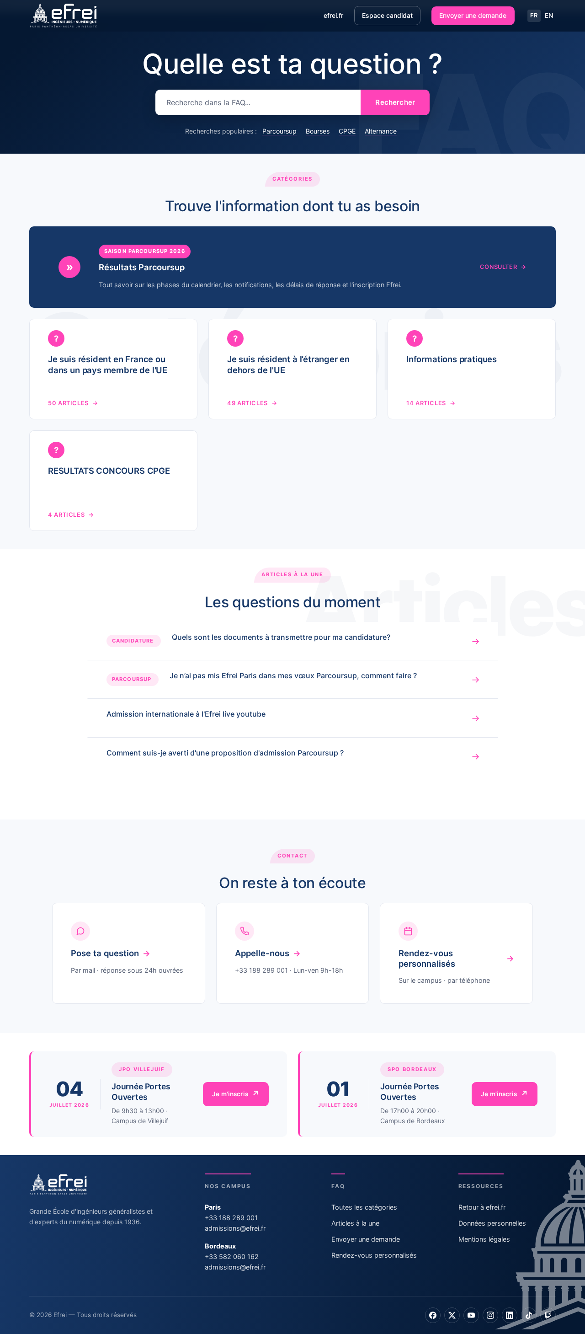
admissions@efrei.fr (235, 1228)
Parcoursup (279, 131)
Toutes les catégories (364, 1207)
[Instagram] (490, 1315)
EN (549, 15)
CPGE (347, 131)
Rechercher (395, 102)
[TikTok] (529, 1315)
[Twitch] (548, 1315)
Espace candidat (387, 15)
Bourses (318, 131)
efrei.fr (333, 15)
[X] (452, 1315)
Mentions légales (484, 1239)
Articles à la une (355, 1223)
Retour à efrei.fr (481, 1207)
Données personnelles (492, 1223)
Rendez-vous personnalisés (374, 1255)
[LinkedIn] (509, 1315)
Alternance (381, 131)
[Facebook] (433, 1315)
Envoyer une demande (472, 15)
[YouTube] (471, 1315)
